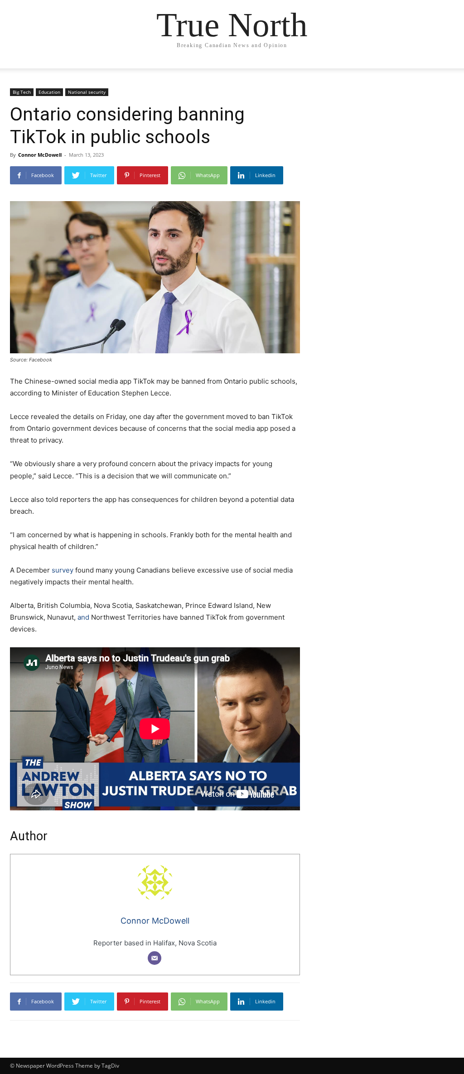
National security (87, 92)
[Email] (154, 958)
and (83, 617)
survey (62, 570)
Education (49, 92)
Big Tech (22, 92)
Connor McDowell (40, 154)
